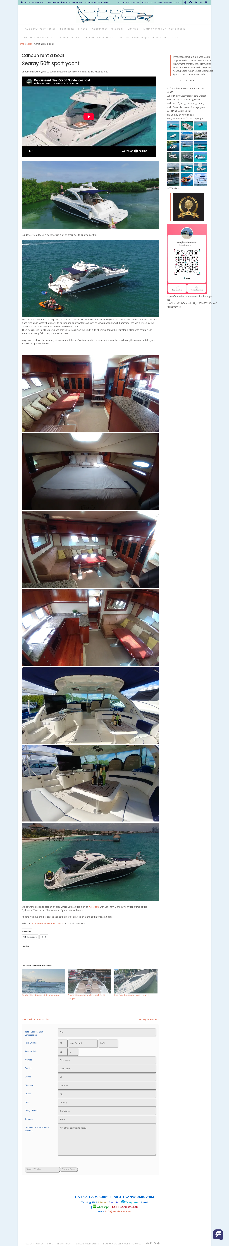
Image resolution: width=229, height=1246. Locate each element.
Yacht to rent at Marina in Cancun (47, 923)
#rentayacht (192, 63)
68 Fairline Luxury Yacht (179, 110)
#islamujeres (204, 63)
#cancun (177, 67)
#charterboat (194, 70)
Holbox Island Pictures (38, 37)
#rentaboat (207, 70)
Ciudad (28, 1094)
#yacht (176, 74)
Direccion (29, 1085)
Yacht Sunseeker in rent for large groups (187, 107)
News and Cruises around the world (122, 1244)
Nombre (28, 1060)
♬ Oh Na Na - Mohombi (192, 74)
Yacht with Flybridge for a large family (186, 103)
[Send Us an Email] (200, 2)
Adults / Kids (31, 1051)
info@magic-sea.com (118, 1211)
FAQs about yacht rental (39, 28)
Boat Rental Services (128, 2)
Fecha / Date (31, 1043)
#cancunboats (180, 70)
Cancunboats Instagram (107, 28)
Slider (29, 43)
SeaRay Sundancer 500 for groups (40, 995)
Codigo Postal (31, 1110)
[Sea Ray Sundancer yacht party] (135, 981)
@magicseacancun (182, 56)
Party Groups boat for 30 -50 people (185, 118)
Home (21, 43)
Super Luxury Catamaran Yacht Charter (186, 95)
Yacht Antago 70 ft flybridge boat (183, 99)
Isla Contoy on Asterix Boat (180, 114)
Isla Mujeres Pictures (99, 37)
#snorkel (195, 67)
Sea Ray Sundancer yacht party (131, 995)
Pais (27, 1102)
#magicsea (205, 67)
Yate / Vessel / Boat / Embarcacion (34, 1033)
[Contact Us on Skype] (195, 2)
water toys (93, 906)
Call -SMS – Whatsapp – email (38, 1244)
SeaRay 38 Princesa (149, 1019)
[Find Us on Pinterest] (185, 2)
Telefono (29, 1119)
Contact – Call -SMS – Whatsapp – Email (161, 2)
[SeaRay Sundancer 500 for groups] (43, 981)
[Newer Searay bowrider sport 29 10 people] (89, 981)
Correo (28, 1077)
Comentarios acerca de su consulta (37, 1129)
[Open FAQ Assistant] (218, 1235)
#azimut (186, 67)
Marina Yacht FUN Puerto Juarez (164, 28)
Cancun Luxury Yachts (87, 1244)
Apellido (28, 1068)
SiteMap (133, 28)
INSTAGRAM (173, 188)
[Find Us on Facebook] (190, 2)
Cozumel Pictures (69, 37)
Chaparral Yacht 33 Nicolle (35, 1019)
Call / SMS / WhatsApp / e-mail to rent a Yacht (148, 37)
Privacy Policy (64, 1244)
